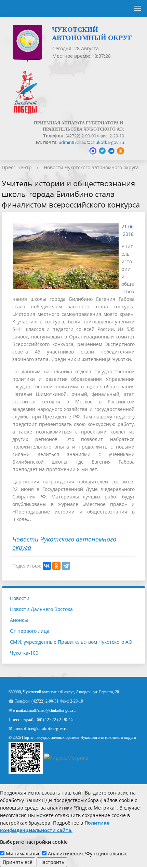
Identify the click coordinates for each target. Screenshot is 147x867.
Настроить (51, 862)
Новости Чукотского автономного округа (91, 167)
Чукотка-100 (24, 653)
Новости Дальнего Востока (41, 609)
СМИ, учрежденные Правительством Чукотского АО (71, 642)
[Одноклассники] (56, 566)
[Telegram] (66, 566)
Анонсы (19, 620)
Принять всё (17, 862)
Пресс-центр (17, 167)
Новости (19, 598)
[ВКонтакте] (47, 566)
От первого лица (30, 631)
